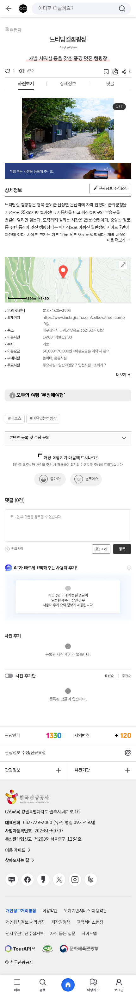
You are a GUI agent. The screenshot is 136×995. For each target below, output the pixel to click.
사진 (103, 549)
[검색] (122, 8)
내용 (116, 240)
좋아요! (55, 479)
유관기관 (82, 769)
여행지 (15, 30)
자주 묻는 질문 (62, 933)
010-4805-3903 (57, 310)
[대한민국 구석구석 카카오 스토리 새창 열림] (43, 879)
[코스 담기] (113, 71)
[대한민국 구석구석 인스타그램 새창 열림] (75, 879)
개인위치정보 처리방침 (25, 922)
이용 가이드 (15, 850)
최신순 (109, 676)
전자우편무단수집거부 (25, 933)
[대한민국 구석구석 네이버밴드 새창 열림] (90, 879)
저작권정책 (60, 922)
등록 (122, 549)
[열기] (124, 438)
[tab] (17, 985)
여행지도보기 (123, 264)
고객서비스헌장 (90, 922)
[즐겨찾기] (104, 71)
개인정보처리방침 (21, 910)
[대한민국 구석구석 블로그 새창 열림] (11, 879)
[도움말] (7, 549)
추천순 (126, 676)
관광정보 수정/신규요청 (25, 752)
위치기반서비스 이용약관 (85, 910)
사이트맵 (89, 933)
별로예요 (91, 479)
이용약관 (50, 910)
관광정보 (12, 769)
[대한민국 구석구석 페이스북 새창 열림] (27, 879)
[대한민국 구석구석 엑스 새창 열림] (59, 879)
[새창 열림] (20, 949)
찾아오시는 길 (17, 860)
